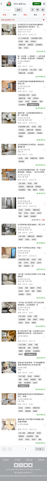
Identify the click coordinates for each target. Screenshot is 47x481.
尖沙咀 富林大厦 (24, 201)
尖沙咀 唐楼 (22, 367)
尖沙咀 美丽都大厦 (25, 399)
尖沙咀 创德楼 (23, 424)
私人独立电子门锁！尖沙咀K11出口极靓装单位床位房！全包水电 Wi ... (31, 332)
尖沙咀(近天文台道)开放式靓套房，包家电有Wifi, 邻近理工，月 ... (31, 25)
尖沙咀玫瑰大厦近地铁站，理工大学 (31, 224)
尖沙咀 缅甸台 (23, 336)
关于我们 (17, 460)
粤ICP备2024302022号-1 (23, 473)
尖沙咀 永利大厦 (24, 118)
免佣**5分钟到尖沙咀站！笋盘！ (30, 248)
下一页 (38, 449)
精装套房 (21, 198)
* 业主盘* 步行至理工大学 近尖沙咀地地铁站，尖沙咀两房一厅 (31, 303)
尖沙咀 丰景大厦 (24, 307)
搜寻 (18, 10)
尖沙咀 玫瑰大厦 (24, 228)
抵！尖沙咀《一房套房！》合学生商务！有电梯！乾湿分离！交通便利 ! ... (31, 58)
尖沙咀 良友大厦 (24, 175)
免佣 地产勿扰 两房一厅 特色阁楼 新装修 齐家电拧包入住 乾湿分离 (31, 363)
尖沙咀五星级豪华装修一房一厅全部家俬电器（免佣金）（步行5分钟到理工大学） (31, 172)
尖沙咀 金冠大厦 (24, 86)
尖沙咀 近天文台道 (25, 29)
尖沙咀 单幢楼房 (24, 61)
